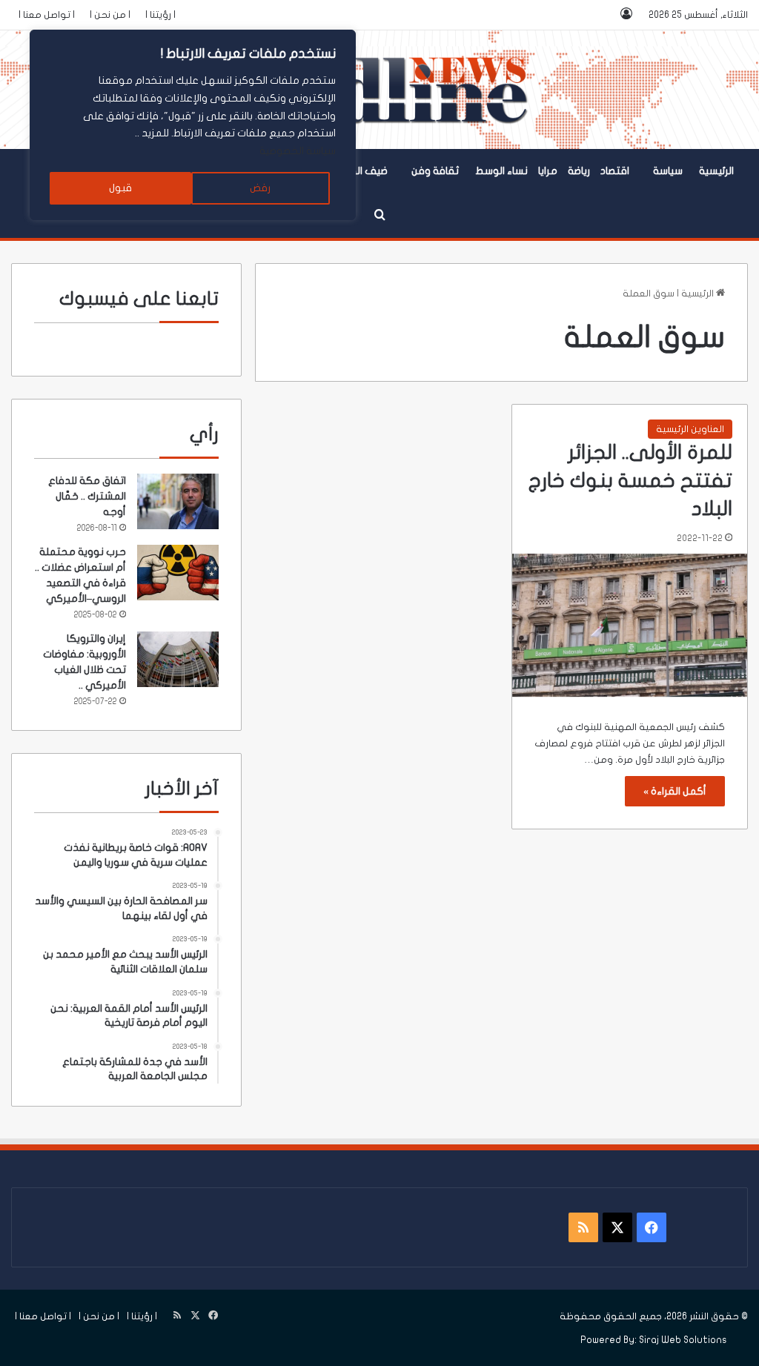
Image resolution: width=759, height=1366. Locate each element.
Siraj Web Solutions (683, 1340)
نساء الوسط (501, 170)
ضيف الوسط (360, 170)
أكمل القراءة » (674, 791)
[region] (193, 125)
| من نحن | (110, 15)
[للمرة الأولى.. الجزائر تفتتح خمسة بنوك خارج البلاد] (629, 625)
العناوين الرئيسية (690, 429)
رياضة (579, 170)
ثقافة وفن (435, 170)
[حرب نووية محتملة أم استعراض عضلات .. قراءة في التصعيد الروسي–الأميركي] (178, 572)
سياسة (668, 170)
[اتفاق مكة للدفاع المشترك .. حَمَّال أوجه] (178, 501)
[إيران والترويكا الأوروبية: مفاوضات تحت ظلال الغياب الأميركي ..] (178, 659)
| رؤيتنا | (160, 15)
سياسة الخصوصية (297, 150)
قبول (120, 187)
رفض (260, 187)
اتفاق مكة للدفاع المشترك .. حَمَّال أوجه (87, 496)
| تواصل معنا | (47, 15)
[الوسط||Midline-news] (380, 90)
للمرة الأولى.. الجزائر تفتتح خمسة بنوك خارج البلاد (630, 481)
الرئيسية (716, 170)
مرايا (547, 170)
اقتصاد (614, 170)
